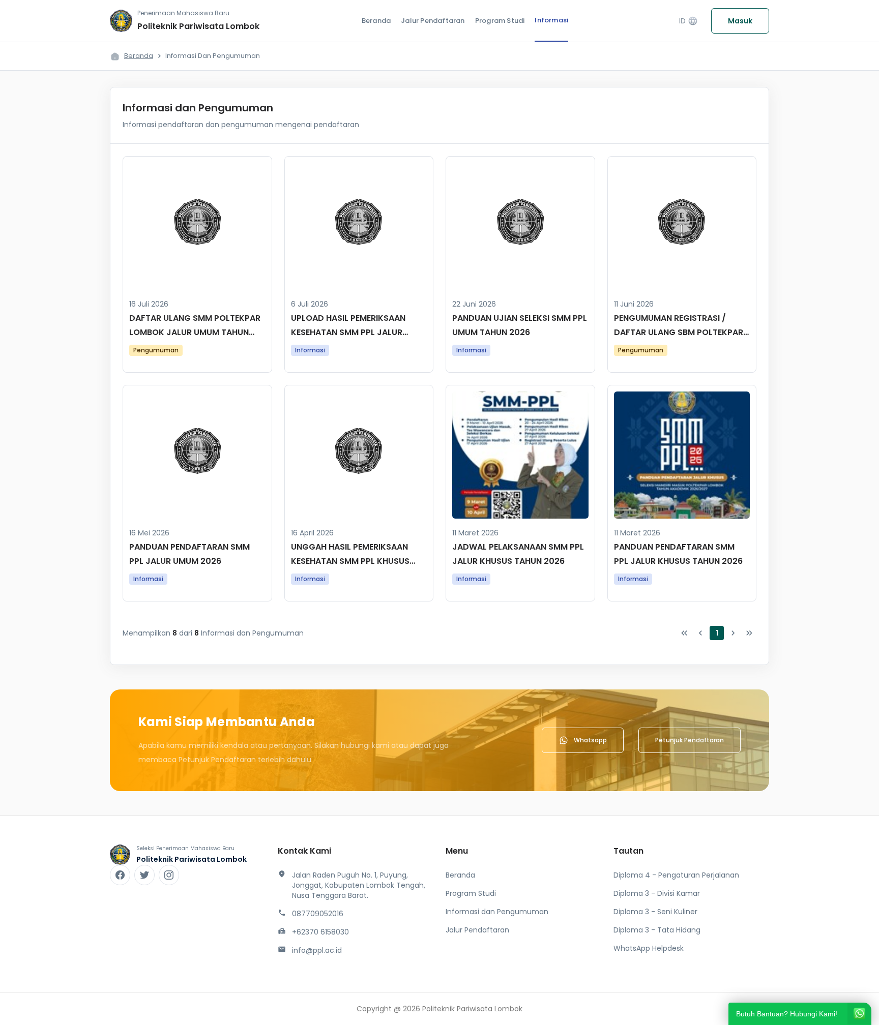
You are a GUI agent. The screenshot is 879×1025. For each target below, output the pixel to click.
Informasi (551, 20)
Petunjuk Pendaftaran (689, 740)
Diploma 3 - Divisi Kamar (656, 893)
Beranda (376, 20)
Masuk (740, 21)
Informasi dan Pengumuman (497, 912)
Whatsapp (590, 740)
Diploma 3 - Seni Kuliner (655, 912)
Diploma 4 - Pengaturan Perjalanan (676, 875)
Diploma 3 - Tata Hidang (656, 930)
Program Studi (500, 20)
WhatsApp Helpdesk (648, 948)
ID (688, 21)
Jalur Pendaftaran (432, 20)
